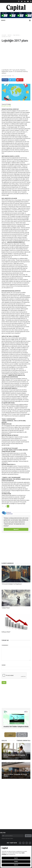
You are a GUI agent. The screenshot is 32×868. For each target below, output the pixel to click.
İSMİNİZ (4, 665)
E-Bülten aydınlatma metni (7, 838)
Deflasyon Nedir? (6, 632)
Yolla (4, 682)
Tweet (13, 79)
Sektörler (9, 35)
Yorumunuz (5, 645)
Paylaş (6, 79)
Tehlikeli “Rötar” (6, 608)
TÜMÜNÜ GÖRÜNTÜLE (23, 740)
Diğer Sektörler (16, 35)
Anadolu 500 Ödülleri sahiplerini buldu (16, 726)
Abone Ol (16, 529)
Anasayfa (4, 35)
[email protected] (6, 106)
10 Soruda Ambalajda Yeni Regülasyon (12, 584)
